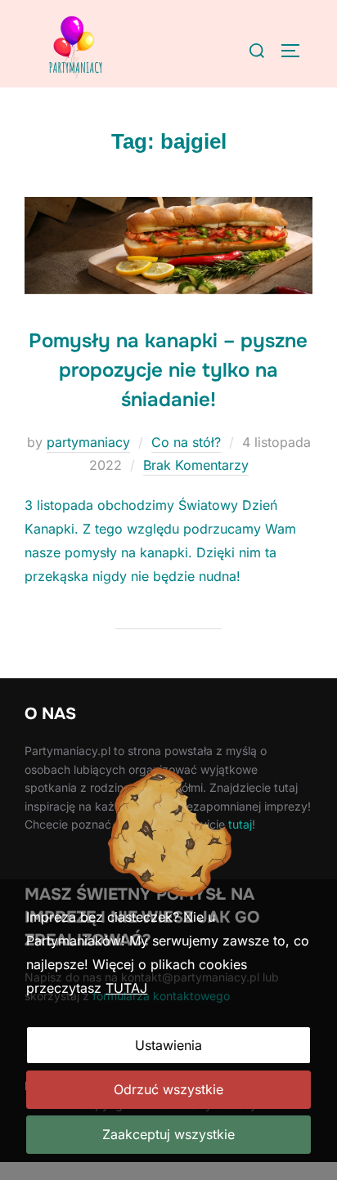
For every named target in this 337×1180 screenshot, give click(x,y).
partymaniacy (88, 442)
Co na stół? (186, 442)
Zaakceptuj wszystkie (168, 1134)
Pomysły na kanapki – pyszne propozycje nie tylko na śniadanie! (168, 370)
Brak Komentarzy (196, 465)
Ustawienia (168, 1045)
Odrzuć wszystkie (168, 1089)
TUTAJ (126, 988)
